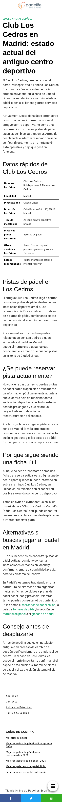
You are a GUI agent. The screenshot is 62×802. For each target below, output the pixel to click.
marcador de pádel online (38, 605)
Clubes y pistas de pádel (17, 18)
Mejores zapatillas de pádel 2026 (26, 760)
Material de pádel (16, 738)
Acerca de (12, 696)
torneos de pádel (24, 609)
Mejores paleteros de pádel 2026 (26, 766)
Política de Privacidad (19, 707)
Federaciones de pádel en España (26, 772)
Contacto (11, 701)
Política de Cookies (17, 713)
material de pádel (14, 614)
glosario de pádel (43, 614)
